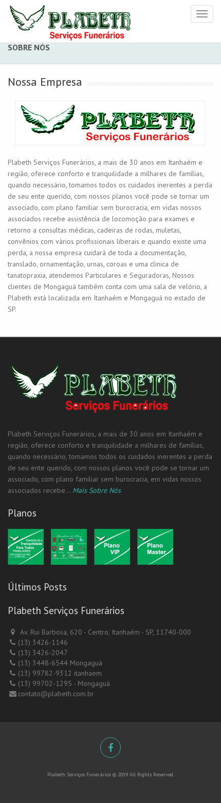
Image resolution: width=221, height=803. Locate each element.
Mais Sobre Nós (96, 490)
